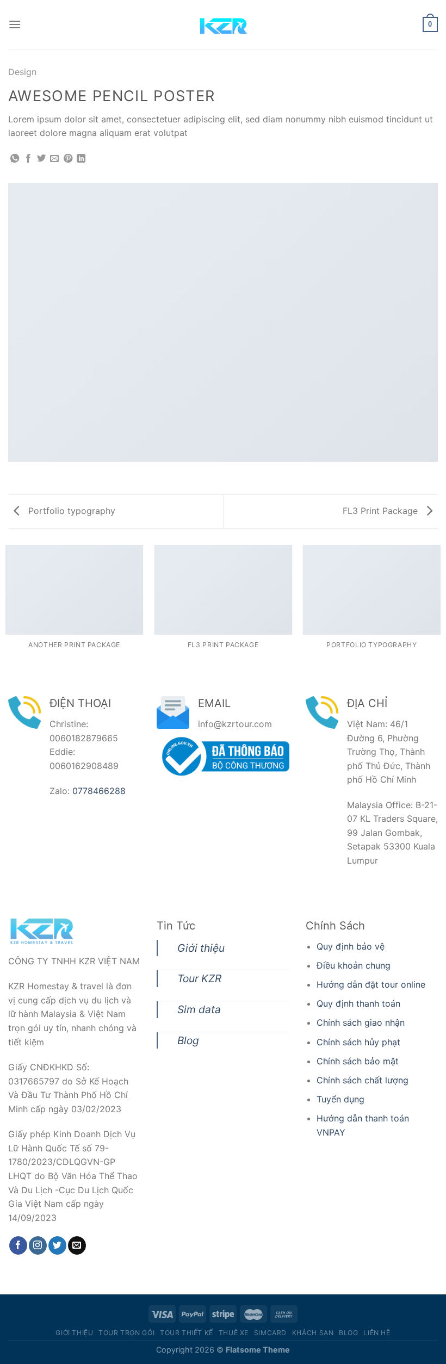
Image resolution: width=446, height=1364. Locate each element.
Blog (188, 1040)
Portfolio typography (70, 510)
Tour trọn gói (126, 1333)
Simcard (270, 1333)
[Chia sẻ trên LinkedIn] (81, 159)
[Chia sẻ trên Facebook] (28, 159)
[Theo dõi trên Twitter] (57, 1245)
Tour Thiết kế (186, 1333)
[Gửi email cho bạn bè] (54, 159)
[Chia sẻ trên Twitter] (41, 159)
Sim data (199, 1009)
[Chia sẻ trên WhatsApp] (14, 159)
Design (22, 71)
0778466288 (99, 790)
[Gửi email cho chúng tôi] (77, 1245)
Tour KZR (199, 978)
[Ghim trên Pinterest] (68, 159)
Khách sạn (313, 1333)
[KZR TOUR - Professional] (223, 24)
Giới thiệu (201, 947)
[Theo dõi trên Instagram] (38, 1245)
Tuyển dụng (340, 1099)
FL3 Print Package (381, 510)
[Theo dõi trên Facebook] (18, 1245)
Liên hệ (376, 1333)
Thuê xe (234, 1333)
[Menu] (14, 24)
